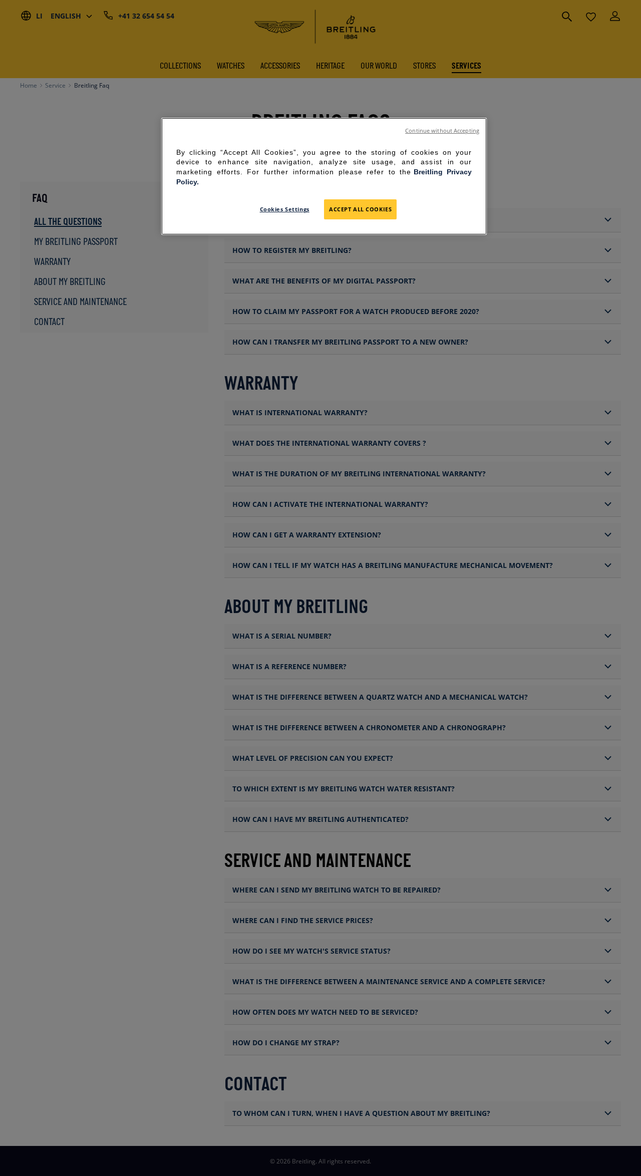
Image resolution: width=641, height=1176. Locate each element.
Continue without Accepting (442, 130)
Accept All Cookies (360, 209)
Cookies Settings (284, 209)
